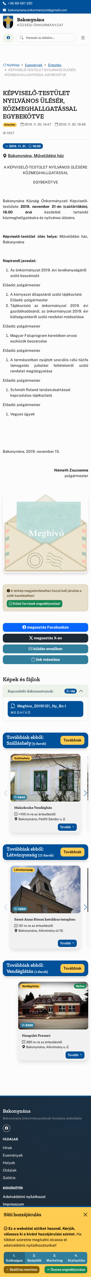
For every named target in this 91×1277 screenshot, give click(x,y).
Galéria (9, 1178)
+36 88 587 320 (20, 3)
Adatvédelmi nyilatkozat (24, 1196)
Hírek (7, 1148)
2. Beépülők (34, 1258)
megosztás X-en (47, 638)
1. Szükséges (14, 1258)
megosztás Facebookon (47, 627)
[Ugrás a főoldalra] (8, 22)
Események (33, 65)
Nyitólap (12, 65)
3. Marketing (54, 1258)
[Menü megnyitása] (83, 38)
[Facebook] (8, 38)
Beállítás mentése (23, 1269)
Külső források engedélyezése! (36, 603)
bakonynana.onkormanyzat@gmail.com (37, 10)
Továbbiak (72, 740)
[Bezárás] (85, 1214)
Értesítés (54, 65)
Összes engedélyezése (67, 1269)
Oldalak (10, 1170)
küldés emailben (47, 649)
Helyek (9, 1163)
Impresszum (13, 1204)
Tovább (65, 827)
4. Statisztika (76, 1258)
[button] (85, 793)
